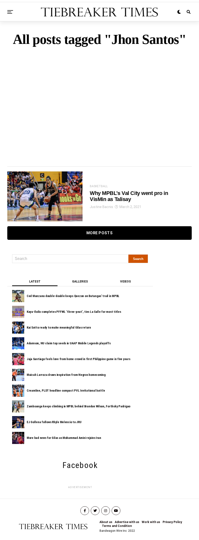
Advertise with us (127, 522)
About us (106, 522)
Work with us (151, 522)
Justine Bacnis (101, 207)
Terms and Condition (117, 526)
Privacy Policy (172, 522)
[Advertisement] (99, 98)
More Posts (99, 233)
